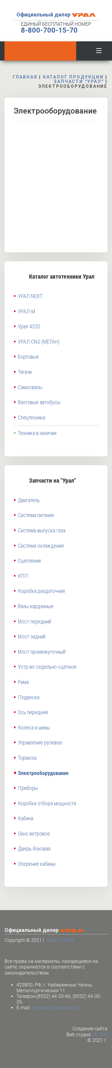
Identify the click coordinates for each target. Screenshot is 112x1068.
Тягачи (25, 372)
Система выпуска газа (41, 530)
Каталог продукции (73, 77)
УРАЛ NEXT (30, 296)
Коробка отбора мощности (47, 803)
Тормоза (27, 758)
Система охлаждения (41, 546)
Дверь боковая (34, 848)
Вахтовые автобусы (39, 402)
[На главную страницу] (40, 51)
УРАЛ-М (26, 311)
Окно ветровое (34, 833)
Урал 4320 (29, 326)
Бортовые (28, 357)
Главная (25, 77)
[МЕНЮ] (99, 49)
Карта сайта (60, 940)
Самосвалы (30, 387)
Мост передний (34, 621)
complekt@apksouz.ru (55, 1007)
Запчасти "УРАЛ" (79, 81)
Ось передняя (33, 712)
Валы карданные (35, 606)
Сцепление (29, 561)
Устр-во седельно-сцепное (47, 667)
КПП (23, 576)
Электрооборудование (43, 773)
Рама (23, 682)
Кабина (25, 818)
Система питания (36, 515)
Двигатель (29, 500)
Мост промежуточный (41, 652)
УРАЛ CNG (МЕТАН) (38, 342)
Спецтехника (31, 417)
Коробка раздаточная (41, 591)
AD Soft (100, 1034)
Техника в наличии (37, 433)
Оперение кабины (37, 864)
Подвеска (28, 697)
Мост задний (31, 636)
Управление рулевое (40, 742)
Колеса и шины (34, 727)
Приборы (28, 788)
